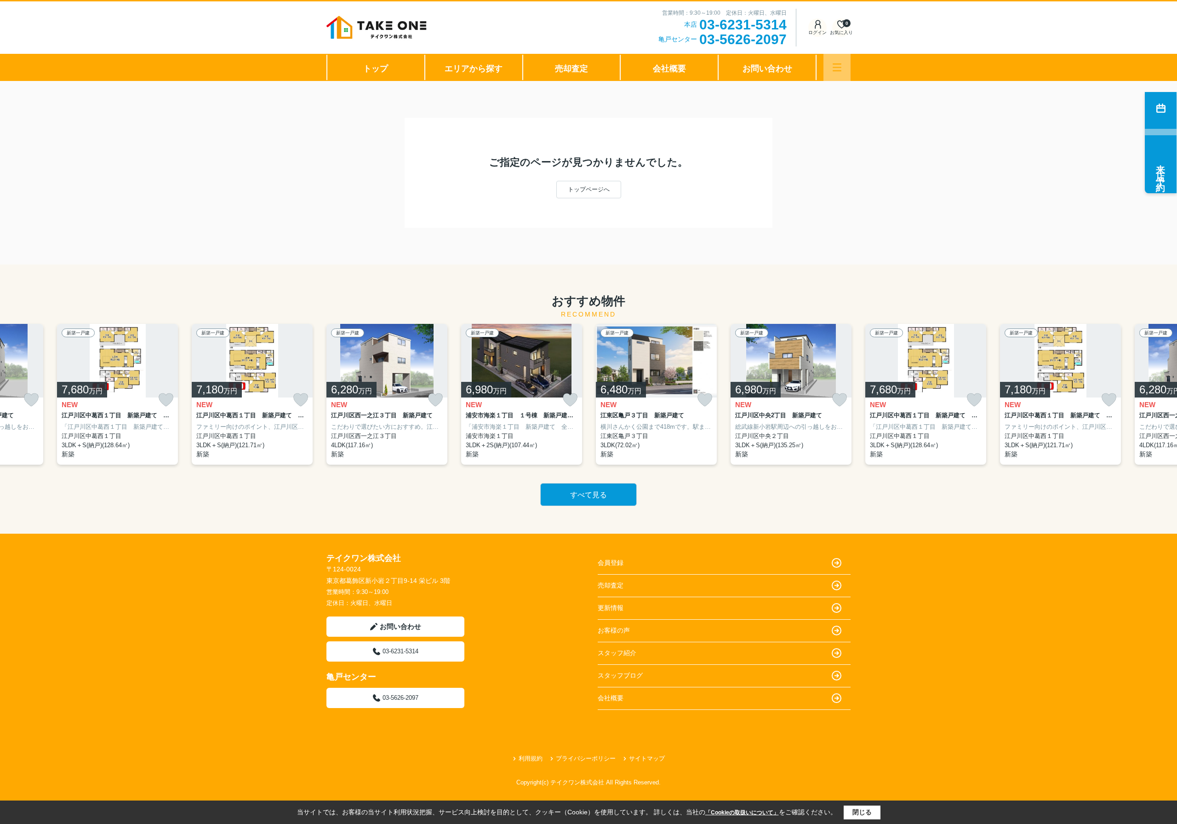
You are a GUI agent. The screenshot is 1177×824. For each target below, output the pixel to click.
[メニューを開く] (837, 67)
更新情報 (610, 607)
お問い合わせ (767, 68)
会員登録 (610, 562)
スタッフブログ (620, 675)
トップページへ (589, 189)
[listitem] (387, 394)
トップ (375, 68)
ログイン (817, 32)
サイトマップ (647, 758)
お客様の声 (614, 630)
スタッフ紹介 (617, 653)
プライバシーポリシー (586, 758)
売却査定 (571, 68)
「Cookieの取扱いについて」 (742, 812)
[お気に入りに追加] (31, 400)
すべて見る (588, 495)
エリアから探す (474, 68)
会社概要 (669, 68)
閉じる (862, 812)
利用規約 (531, 758)
